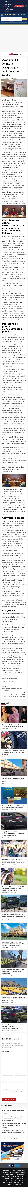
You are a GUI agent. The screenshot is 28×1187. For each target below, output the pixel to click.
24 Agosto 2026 (12, 809)
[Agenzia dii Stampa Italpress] (12, 1151)
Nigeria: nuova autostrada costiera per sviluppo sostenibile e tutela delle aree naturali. (13, 1132)
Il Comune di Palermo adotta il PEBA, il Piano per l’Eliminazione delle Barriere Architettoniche (13, 888)
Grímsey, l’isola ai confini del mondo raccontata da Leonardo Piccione (13, 806)
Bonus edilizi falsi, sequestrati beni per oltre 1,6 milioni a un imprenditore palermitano (13, 1026)
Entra (24, 19)
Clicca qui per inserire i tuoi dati (7, 21)
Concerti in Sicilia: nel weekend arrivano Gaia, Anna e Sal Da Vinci (12, 725)
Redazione (6, 78)
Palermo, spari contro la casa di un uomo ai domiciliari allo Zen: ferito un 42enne (14, 780)
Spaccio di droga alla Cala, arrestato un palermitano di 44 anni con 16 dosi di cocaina (14, 752)
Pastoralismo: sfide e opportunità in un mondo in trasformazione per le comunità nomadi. (13, 1118)
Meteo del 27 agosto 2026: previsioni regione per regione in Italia (13, 1138)
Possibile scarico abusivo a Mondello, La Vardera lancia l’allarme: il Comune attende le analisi (14, 999)
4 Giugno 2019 (14, 78)
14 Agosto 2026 (12, 947)
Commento (6, 1051)
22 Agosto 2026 (12, 837)
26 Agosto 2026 (12, 728)
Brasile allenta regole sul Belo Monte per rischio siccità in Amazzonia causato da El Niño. (14, 1112)
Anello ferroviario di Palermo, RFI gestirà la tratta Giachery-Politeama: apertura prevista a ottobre (13, 916)
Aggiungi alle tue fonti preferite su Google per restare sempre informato (9, 6)
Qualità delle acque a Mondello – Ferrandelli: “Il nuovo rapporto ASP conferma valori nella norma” (13, 943)
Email (17, 1074)
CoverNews (9, 1184)
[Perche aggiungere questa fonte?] (26, 6)
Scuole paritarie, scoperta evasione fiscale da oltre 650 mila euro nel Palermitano (13, 971)
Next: (15, 694)
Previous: (13, 688)
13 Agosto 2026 (12, 1002)
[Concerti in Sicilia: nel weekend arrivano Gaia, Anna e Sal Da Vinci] (14, 714)
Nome (4, 1074)
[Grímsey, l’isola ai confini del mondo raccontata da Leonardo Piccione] (14, 795)
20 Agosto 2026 (12, 892)
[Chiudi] (4, 6)
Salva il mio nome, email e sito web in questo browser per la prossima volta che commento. (13, 1092)
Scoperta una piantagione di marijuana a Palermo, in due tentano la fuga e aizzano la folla (13, 833)
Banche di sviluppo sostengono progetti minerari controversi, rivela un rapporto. (14, 1125)
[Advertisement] (14, 38)
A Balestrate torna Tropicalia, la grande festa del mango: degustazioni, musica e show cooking (13, 861)
